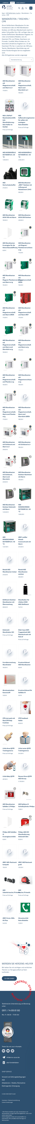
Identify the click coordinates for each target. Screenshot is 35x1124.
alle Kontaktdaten (13, 1062)
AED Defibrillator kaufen (13, 13)
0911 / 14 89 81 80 (11, 1010)
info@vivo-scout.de (13, 1057)
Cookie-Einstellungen (7, 1102)
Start (3, 13)
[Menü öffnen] (30, 8)
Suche (19, 8)
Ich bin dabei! (9, 978)
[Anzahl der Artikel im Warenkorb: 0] (26, 8)
